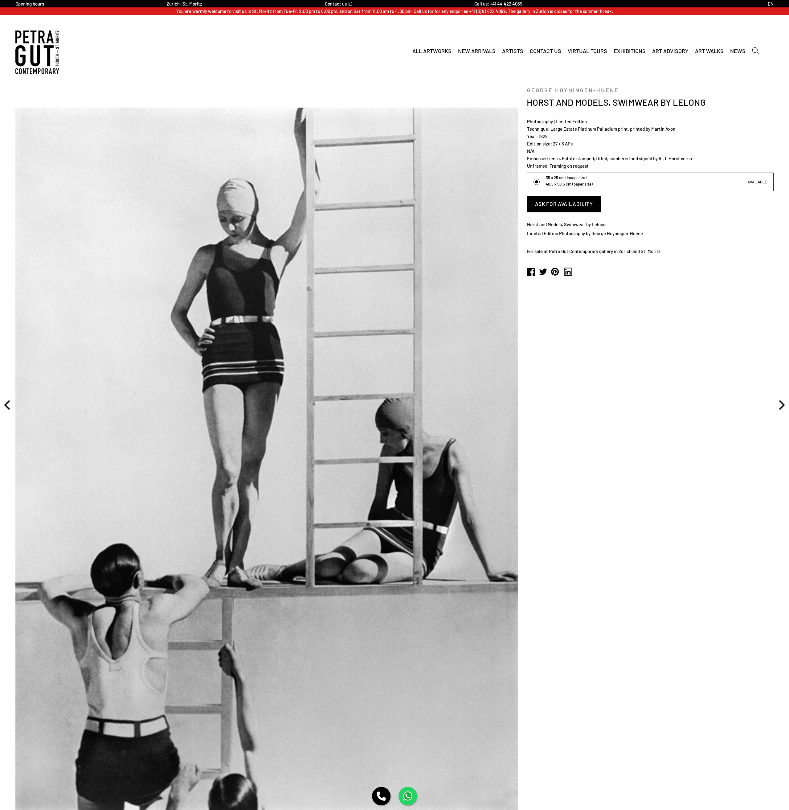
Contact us (336, 3)
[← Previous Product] (8, 405)
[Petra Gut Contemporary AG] (531, 272)
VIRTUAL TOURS (587, 50)
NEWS (738, 50)
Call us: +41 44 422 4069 (498, 3)
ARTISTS (512, 50)
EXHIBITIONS (630, 50)
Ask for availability (564, 204)
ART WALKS (709, 50)
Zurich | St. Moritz (184, 3)
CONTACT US (545, 50)
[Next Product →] (781, 405)
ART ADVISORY (670, 50)
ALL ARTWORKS (432, 50)
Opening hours (29, 3)
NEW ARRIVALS (477, 50)
